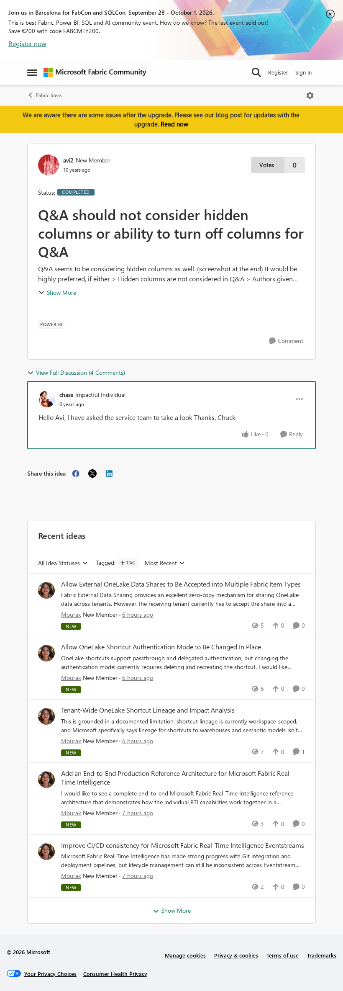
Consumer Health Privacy (115, 973)
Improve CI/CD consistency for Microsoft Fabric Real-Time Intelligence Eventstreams (182, 845)
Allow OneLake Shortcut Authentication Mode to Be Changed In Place (161, 647)
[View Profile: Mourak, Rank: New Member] (46, 590)
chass (66, 395)
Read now (174, 124)
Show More (61, 292)
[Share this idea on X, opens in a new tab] (92, 473)
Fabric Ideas (49, 95)
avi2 (68, 160)
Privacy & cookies (236, 955)
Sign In (303, 72)
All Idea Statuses (59, 563)
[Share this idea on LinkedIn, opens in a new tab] (109, 473)
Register (278, 72)
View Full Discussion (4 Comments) (80, 372)
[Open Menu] (310, 95)
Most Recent (161, 563)
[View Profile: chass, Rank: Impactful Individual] (46, 399)
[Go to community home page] (95, 72)
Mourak (71, 614)
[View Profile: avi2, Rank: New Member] (48, 164)
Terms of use (282, 955)
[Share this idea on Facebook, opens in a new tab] (75, 473)
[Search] (256, 72)
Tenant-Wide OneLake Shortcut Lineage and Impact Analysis (148, 710)
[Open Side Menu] (32, 72)
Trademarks (321, 955)
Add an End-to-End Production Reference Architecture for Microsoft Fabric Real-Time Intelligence (176, 777)
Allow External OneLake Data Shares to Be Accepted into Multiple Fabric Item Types (181, 584)
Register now (27, 43)
